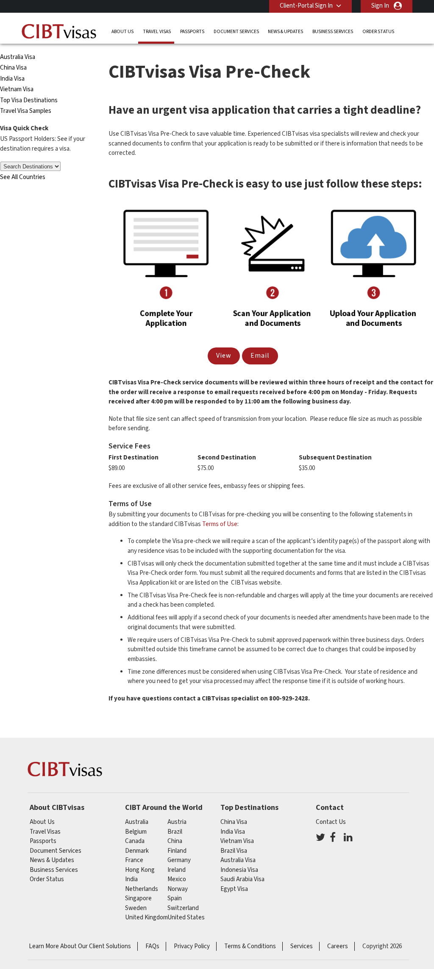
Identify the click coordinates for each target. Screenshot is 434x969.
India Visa (12, 78)
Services (301, 946)
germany (179, 860)
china (174, 841)
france (134, 860)
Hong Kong (140, 869)
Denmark (137, 850)
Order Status (378, 31)
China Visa (14, 67)
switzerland (183, 908)
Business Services (332, 31)
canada (135, 841)
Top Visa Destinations (29, 100)
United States (186, 917)
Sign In (380, 5)
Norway (177, 889)
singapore (138, 898)
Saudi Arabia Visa (242, 879)
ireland (176, 869)
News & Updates (285, 31)
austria (176, 822)
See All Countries (22, 177)
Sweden (136, 908)
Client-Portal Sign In (306, 5)
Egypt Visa (234, 889)
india (131, 879)
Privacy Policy (192, 946)
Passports (192, 31)
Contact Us (331, 822)
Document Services (236, 31)
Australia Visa (17, 57)
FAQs (152, 946)
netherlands (141, 889)
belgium (136, 831)
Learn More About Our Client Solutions (80, 946)
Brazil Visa (233, 850)
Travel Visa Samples (25, 110)
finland (176, 850)
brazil (174, 831)
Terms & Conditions (250, 946)
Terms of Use (219, 524)
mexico (176, 879)
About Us (122, 31)
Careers (337, 946)
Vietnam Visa (16, 89)
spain (174, 898)
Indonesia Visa (239, 869)
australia (136, 822)
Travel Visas (157, 31)
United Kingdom (146, 917)
